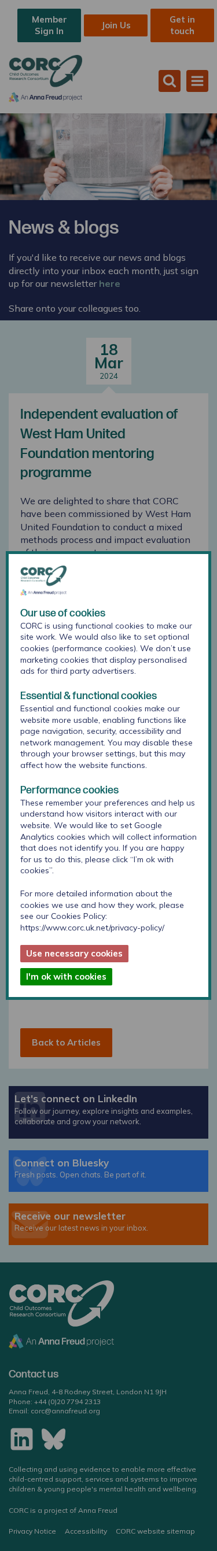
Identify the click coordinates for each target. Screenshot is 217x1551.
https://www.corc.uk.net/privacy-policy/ (92, 927)
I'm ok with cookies (66, 976)
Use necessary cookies (74, 953)
